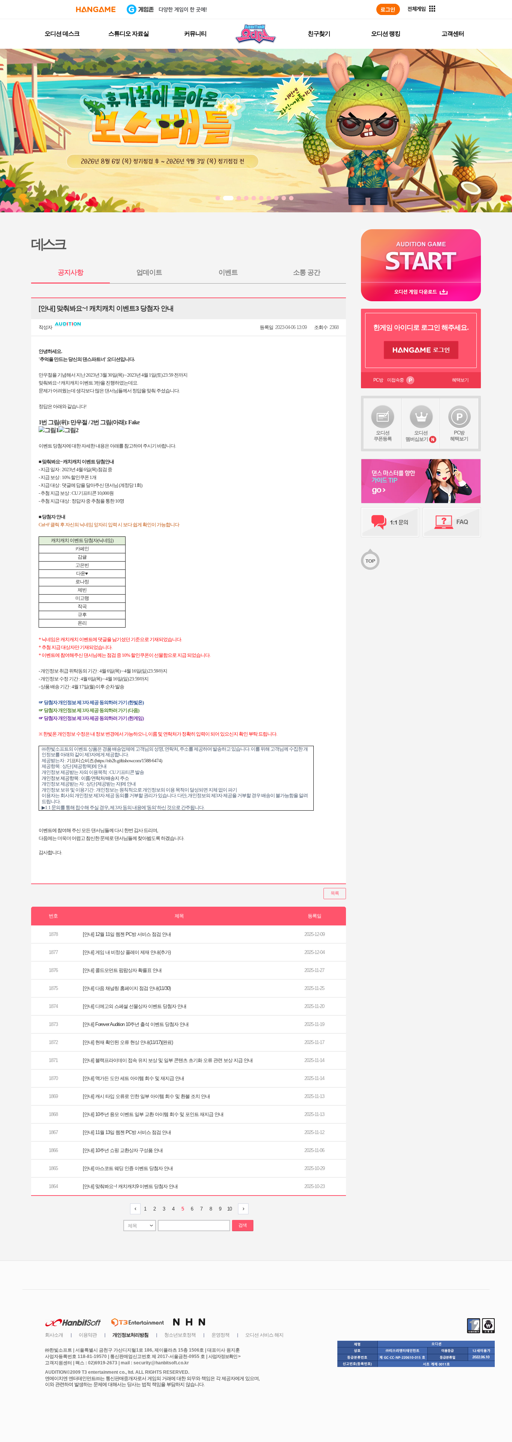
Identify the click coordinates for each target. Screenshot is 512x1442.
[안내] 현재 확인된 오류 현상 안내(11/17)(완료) (128, 1042)
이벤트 (228, 272)
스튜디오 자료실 (128, 33)
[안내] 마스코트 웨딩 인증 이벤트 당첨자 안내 (128, 1168)
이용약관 (88, 1335)
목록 (335, 893)
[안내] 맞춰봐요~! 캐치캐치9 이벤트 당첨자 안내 (130, 1186)
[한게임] (95, 9)
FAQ (452, 522)
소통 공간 (306, 272)
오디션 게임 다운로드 (421, 291)
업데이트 (149, 272)
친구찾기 (319, 33)
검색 (242, 1225)
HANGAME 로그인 (421, 350)
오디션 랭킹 (385, 33)
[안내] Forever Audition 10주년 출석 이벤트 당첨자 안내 (136, 1024)
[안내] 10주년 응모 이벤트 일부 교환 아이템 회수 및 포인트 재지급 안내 (153, 1114)
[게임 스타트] (421, 255)
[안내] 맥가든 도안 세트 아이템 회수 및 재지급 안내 (133, 1078)
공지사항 (70, 272)
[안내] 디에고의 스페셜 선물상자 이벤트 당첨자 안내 (134, 1006)
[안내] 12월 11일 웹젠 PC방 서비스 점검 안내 (127, 934)
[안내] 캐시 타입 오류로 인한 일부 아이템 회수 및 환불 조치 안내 (146, 1096)
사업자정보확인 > (224, 1356)
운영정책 (220, 1335)
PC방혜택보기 (459, 436)
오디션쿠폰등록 (383, 436)
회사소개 (54, 1335)
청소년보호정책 (180, 1335)
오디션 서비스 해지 (264, 1335)
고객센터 (453, 33)
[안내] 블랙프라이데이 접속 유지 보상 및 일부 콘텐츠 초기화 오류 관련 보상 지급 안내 (168, 1060)
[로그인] (388, 9)
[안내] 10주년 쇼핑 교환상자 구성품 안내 (123, 1150)
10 (229, 1209)
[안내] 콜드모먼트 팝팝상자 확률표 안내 (122, 970)
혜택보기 (460, 380)
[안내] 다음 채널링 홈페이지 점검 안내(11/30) (127, 988)
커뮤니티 (195, 33)
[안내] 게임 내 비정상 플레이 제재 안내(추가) (127, 952)
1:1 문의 (390, 522)
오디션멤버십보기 (417, 436)
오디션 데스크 (62, 33)
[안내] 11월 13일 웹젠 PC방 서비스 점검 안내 (127, 1132)
